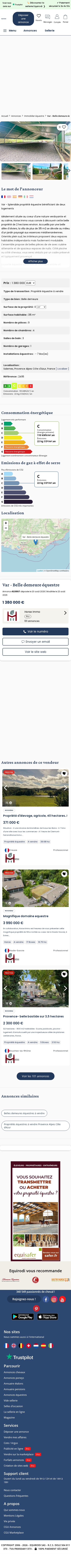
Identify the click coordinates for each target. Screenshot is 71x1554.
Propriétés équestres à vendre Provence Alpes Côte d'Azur (32, 1126)
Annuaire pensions (14, 1389)
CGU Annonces (12, 1527)
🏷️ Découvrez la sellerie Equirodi (35, 4)
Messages (47, 22)
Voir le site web (35, 652)
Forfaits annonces (14, 1460)
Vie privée (9, 1521)
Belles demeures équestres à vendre (24, 1113)
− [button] (6, 528)
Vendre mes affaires (15, 1437)
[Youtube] (62, 1299)
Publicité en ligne (13, 1448)
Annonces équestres (15, 1394)
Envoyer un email (37, 642)
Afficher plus (35, 261)
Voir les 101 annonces (35, 1076)
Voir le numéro (37, 632)
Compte (57, 22)
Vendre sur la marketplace (19, 1454)
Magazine (9, 1417)
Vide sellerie (11, 1400)
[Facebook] (46, 1299)
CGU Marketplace (14, 1532)
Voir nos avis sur (6, 4)
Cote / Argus (11, 1443)
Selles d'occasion (13, 1406)
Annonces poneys (14, 1377)
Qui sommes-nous (14, 1510)
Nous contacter (12, 1490)
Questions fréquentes (16, 1495)
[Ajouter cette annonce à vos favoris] (64, 773)
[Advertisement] (35, 73)
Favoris (39, 20)
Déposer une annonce (23, 18)
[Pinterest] (36, 1309)
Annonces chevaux (14, 1372)
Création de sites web (16, 1465)
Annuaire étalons (13, 1383)
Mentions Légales (14, 1515)
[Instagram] (54, 1299)
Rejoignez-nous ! (24, 1299)
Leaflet (40, 570)
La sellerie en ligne (14, 1411)
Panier (65, 22)
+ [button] (6, 523)
